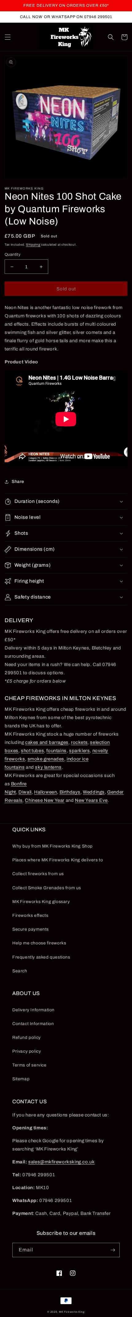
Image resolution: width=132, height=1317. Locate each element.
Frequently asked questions (41, 957)
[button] (7, 37)
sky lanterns (48, 767)
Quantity (13, 254)
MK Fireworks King (72, 1312)
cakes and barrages (46, 742)
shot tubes (32, 750)
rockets (79, 742)
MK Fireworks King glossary (41, 901)
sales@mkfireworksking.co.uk (61, 1161)
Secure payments (30, 929)
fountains (56, 750)
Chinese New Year (44, 800)
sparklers (79, 750)
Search (19, 971)
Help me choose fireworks (39, 943)
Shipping (33, 244)
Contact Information (33, 1023)
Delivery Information (33, 1010)
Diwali (25, 792)
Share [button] (18, 481)
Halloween (45, 792)
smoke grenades (46, 758)
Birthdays (70, 792)
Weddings (94, 792)
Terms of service (29, 1065)
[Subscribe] (112, 1250)
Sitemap (20, 1079)
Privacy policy (26, 1051)
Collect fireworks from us (38, 873)
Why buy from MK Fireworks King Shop (52, 846)
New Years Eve (91, 800)
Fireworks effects (30, 915)
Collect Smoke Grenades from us (46, 888)
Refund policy (26, 1037)
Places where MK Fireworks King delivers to (57, 860)
